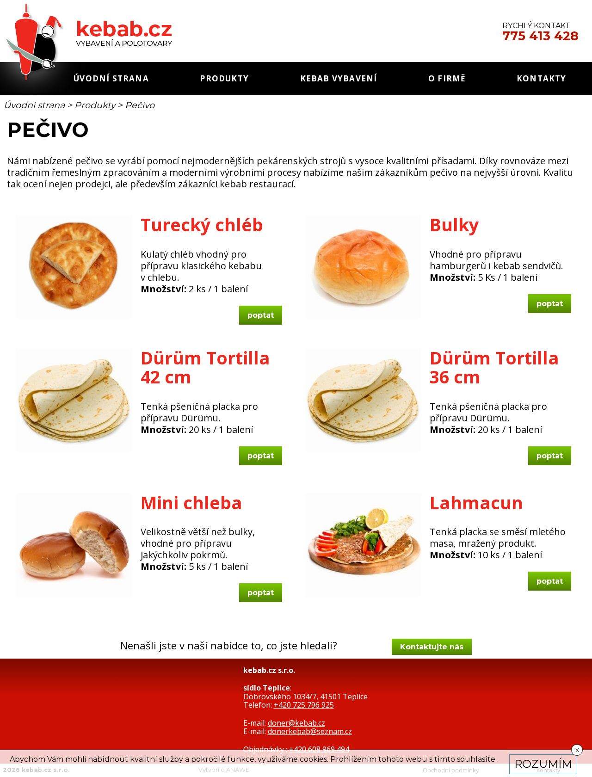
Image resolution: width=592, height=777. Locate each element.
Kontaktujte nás (431, 646)
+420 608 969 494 (319, 749)
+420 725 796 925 (304, 705)
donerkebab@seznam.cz (310, 731)
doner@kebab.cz (296, 723)
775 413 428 (540, 36)
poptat (260, 315)
